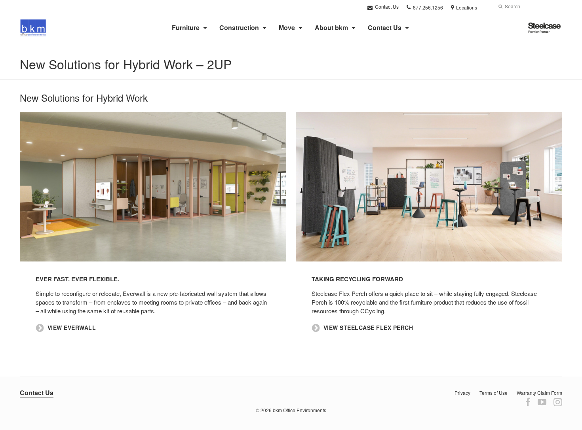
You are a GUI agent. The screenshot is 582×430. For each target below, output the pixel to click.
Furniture (186, 27)
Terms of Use (493, 392)
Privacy (462, 392)
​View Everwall (72, 327)
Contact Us (386, 6)
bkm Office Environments (299, 410)
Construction (239, 27)
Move (287, 27)
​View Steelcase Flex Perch (368, 327)
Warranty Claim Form (539, 392)
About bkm (331, 27)
